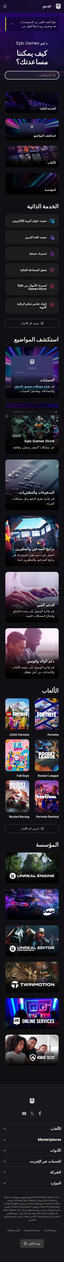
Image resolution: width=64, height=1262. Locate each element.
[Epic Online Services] (32, 1013)
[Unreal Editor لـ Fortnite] (32, 940)
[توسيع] (11, 23)
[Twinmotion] (32, 977)
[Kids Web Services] (32, 1050)
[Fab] (32, 904)
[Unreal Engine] (32, 868)
